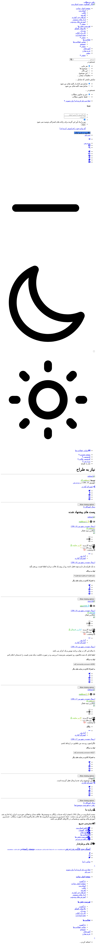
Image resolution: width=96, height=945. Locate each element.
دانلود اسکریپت (82, 828)
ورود (83, 124)
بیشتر (83, 24)
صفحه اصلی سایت (83, 8)
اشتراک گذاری (87, 487)
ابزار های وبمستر (79, 20)
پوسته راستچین (27, 849)
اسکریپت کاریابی (45, 849)
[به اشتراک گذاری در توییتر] (89, 491)
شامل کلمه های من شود (76, 86)
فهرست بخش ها (84, 26)
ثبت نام (87, 135)
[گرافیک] (45, 160)
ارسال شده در (83, 526)
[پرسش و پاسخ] (45, 156)
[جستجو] (71, 59)
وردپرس (76, 483)
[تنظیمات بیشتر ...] (89, 554)
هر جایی (84, 66)
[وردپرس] (45, 158)
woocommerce (10, 849)
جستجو (83, 44)
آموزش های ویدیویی (78, 22)
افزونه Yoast (51, 849)
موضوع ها (83, 68)
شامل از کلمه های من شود (73, 84)
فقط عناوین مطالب (79, 97)
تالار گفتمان (83, 830)
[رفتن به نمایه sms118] (91, 601)
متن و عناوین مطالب (79, 94)
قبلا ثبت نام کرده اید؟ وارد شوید (77, 101)
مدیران (83, 31)
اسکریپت (82, 11)
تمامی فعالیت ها (79, 42)
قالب (84, 13)
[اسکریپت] (45, 154)
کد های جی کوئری (79, 17)
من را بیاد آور (81, 122)
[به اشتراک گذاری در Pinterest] (89, 499)
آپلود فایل (86, 49)
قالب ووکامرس (16, 849)
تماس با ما (86, 862)
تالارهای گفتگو (80, 28)
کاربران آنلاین (80, 33)
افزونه (83, 15)
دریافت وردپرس (81, 839)
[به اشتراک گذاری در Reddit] (89, 495)
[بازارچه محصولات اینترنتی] (45, 162)
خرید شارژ (86, 51)
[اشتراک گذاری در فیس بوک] (89, 493)
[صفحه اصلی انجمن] (45, 151)
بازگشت (82, 881)
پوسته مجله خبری (38, 849)
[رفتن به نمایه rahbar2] (91, 476)
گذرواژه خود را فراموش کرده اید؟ (72, 129)
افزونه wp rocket (61, 849)
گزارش (83, 556)
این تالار (84, 71)
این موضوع (83, 73)
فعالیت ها (86, 40)
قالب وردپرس (72, 848)
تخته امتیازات (81, 35)
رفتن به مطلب (89, 2)
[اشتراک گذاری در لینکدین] (89, 497)
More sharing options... (86, 504)
